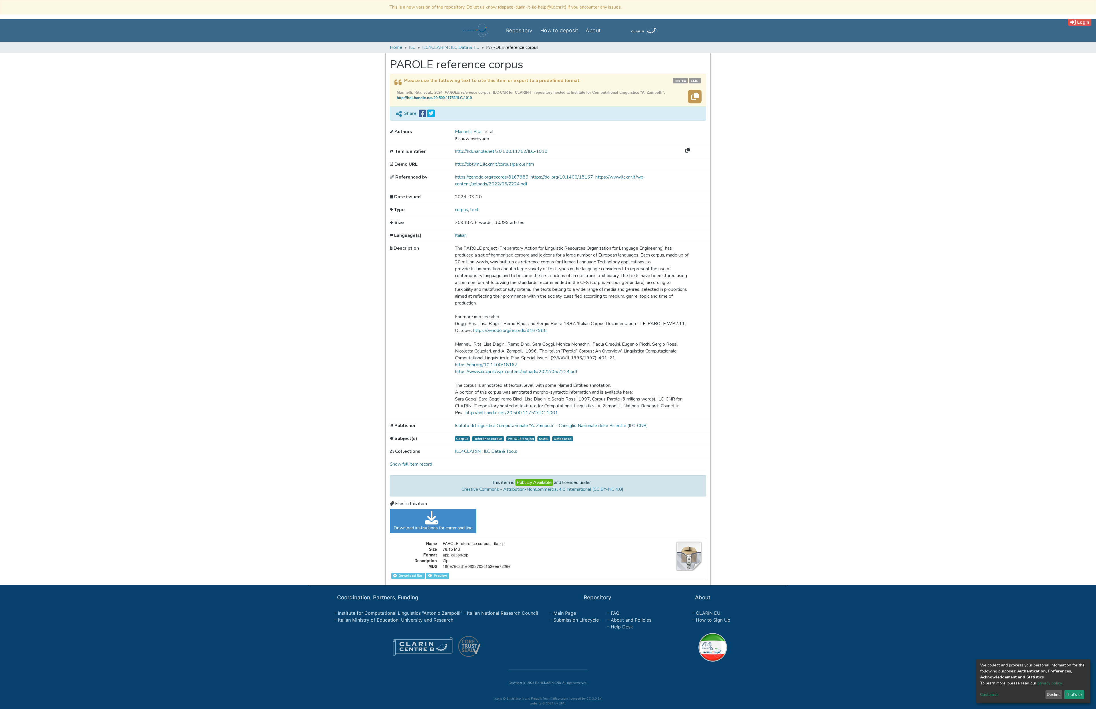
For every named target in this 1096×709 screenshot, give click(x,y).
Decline (1054, 694)
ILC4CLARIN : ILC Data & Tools (450, 47)
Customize (989, 694)
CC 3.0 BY (594, 698)
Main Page (564, 613)
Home (396, 47)
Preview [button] (440, 575)
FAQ (615, 613)
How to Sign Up (713, 620)
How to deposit (559, 30)
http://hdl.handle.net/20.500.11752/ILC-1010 (434, 98)
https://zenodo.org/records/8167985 (492, 177)
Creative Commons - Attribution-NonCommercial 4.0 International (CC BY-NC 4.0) (542, 489)
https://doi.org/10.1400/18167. (486, 365)
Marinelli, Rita (469, 132)
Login (1083, 22)
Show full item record (411, 464)
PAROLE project (521, 438)
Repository (519, 30)
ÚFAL (562, 703)
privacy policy (1049, 683)
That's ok (1074, 694)
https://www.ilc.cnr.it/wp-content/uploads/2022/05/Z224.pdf (516, 371)
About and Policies (631, 620)
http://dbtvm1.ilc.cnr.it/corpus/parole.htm (494, 164)
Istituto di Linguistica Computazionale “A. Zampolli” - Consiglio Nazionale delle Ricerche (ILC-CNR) (551, 425)
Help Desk (622, 627)
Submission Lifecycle (576, 620)
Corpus (462, 438)
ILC (412, 47)
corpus (461, 210)
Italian (461, 235)
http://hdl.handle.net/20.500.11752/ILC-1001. (512, 413)
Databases (563, 438)
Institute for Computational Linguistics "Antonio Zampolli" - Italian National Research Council (438, 613)
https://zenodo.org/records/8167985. (510, 330)
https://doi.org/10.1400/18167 (562, 177)
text (474, 210)
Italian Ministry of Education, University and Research (395, 620)
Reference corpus (488, 438)
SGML (544, 438)
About (593, 30)
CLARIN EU (708, 613)
